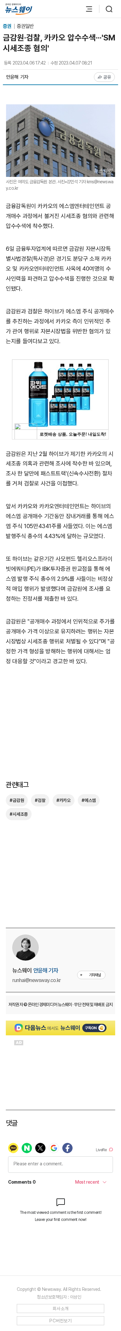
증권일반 (25, 26)
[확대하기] (60, 109)
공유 (107, 77)
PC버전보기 (60, 1320)
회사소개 (60, 1308)
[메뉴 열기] (86, 9)
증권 (7, 26)
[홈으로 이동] (18, 9)
